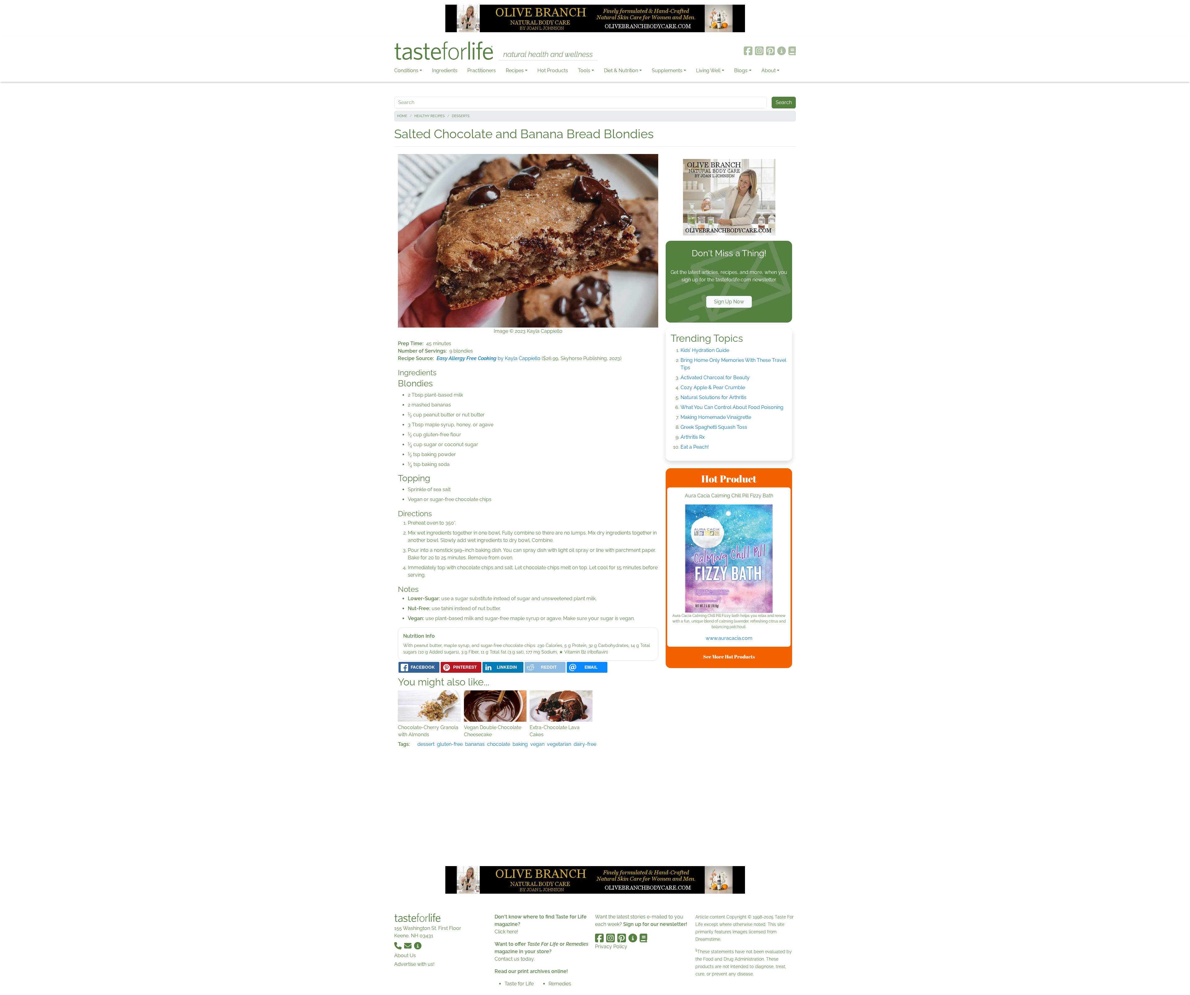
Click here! (506, 932)
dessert (425, 744)
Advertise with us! (414, 964)
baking (520, 744)
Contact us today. (515, 959)
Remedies (560, 984)
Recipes (515, 70)
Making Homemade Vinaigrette (716, 417)
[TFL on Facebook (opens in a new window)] (748, 51)
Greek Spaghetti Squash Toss (714, 427)
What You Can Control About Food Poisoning (732, 407)
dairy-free (585, 744)
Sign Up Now (729, 302)
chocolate (498, 744)
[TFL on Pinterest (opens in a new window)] (770, 51)
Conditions (406, 70)
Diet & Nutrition (621, 70)
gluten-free (450, 744)
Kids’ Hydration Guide (705, 350)
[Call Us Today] (398, 946)
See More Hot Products (729, 656)
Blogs (740, 70)
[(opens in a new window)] (729, 558)
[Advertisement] (728, 766)
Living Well (708, 70)
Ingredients (444, 70)
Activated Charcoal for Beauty (715, 378)
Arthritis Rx (693, 437)
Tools (584, 70)
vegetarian (559, 744)
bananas (475, 744)
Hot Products (552, 70)
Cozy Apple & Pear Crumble (713, 387)
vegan (537, 744)
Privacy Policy (611, 946)
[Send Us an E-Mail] (408, 946)
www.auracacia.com (729, 638)
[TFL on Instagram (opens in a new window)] (759, 51)
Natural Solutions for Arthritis (714, 397)
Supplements (667, 70)
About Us (405, 955)
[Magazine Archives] (792, 50)
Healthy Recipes (429, 116)
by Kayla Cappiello (488, 358)
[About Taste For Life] (781, 50)
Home (402, 116)
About (768, 70)
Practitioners (481, 70)
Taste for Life (519, 984)
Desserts (460, 116)
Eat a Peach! (695, 447)
